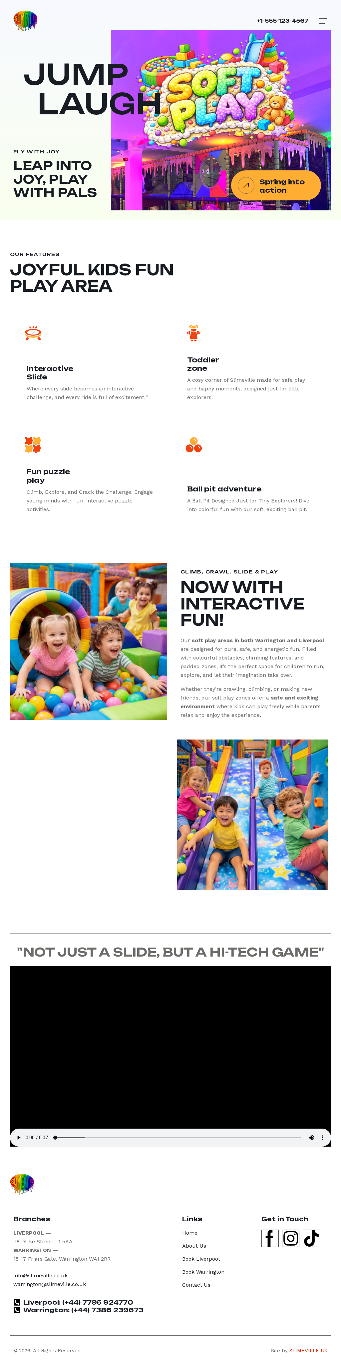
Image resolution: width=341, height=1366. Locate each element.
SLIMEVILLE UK (308, 1351)
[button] (323, 21)
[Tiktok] (311, 1238)
